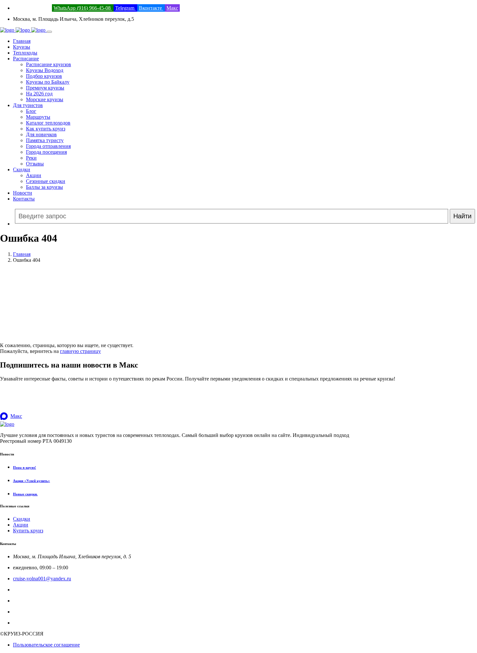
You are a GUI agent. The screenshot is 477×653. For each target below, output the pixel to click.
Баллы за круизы (44, 187)
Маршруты (38, 117)
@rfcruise (23, 611)
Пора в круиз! (24, 467)
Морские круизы (44, 99)
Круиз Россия (28, 600)
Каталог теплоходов (48, 123)
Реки (31, 158)
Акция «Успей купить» (31, 481)
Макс (172, 8)
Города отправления (48, 146)
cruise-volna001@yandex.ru (42, 578)
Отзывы (35, 163)
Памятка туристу (45, 140)
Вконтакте (151, 8)
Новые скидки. (25, 494)
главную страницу (80, 351)
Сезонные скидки (45, 181)
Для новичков (41, 134)
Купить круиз (28, 530)
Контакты (24, 198)
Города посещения (46, 152)
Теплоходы (25, 52)
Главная (22, 41)
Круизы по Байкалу (47, 82)
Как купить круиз (45, 128)
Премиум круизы (45, 88)
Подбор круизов (44, 76)
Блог (31, 111)
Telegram (125, 8)
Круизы (21, 47)
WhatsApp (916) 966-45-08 (83, 8)
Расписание (26, 58)
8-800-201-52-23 (30, 589)
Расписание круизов (48, 64)
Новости (22, 193)
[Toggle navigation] (49, 32)
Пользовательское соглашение (46, 644)
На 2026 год (39, 93)
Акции (33, 175)
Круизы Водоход (44, 70)
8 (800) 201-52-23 (32, 8)
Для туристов (28, 105)
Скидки (21, 169)
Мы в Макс (25, 622)
